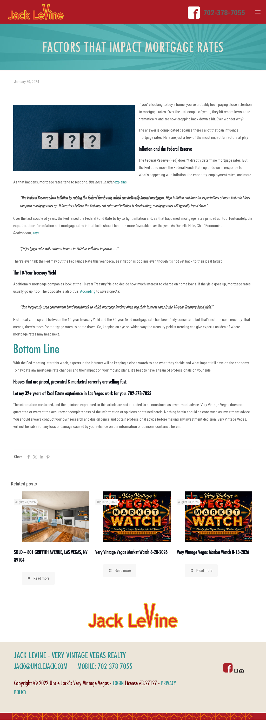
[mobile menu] (257, 12)
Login (118, 683)
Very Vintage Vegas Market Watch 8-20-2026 (131, 552)
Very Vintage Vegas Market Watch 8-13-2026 (213, 552)
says (35, 233)
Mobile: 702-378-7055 (104, 666)
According (87, 291)
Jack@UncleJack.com (41, 666)
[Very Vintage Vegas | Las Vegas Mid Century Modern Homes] (36, 12)
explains (120, 182)
